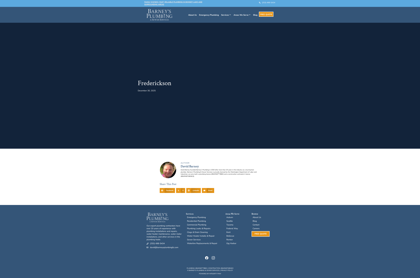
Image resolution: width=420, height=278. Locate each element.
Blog (255, 221)
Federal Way (232, 228)
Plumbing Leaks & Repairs (198, 228)
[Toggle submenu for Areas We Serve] (249, 15)
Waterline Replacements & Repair (202, 243)
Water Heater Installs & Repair (200, 236)
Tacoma (229, 225)
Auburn (229, 217)
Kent (228, 232)
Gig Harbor (231, 243)
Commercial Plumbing (196, 225)
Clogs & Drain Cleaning (197, 232)
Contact (256, 225)
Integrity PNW (215, 274)
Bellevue (230, 236)
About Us (257, 217)
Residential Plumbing (196, 221)
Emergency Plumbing (196, 217)
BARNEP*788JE (201, 268)
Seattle (229, 221)
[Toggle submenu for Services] (230, 15)
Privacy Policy (227, 270)
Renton (229, 240)
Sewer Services (194, 240)
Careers (256, 228)
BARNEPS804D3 (227, 268)
